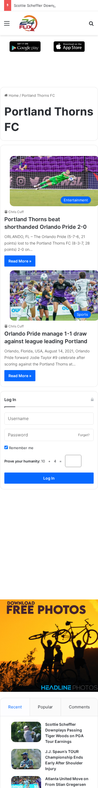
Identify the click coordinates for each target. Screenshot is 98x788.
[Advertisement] (49, 550)
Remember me (20, 455)
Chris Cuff (16, 212)
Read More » (19, 261)
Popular (45, 714)
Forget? (84, 442)
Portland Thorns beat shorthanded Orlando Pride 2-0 (48, 223)
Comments (79, 714)
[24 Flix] (26, 23)
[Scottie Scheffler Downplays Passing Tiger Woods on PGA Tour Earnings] (23, 739)
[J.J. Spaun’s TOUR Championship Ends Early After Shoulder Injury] (23, 766)
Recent (15, 714)
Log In (49, 485)
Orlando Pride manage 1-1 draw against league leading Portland (48, 341)
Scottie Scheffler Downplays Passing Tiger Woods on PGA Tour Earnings (65, 740)
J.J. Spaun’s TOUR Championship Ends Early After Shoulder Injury (65, 767)
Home (13, 95)
